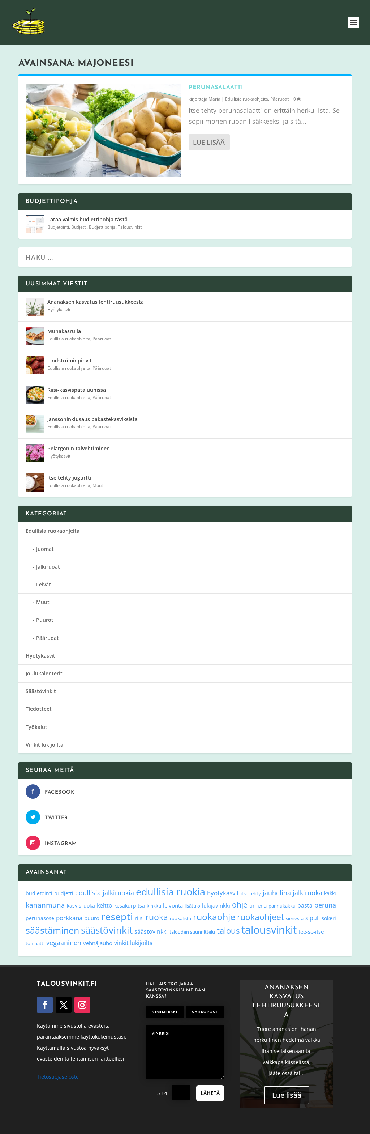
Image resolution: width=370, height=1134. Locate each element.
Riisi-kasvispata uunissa (76, 389)
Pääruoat (279, 99)
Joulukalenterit (44, 673)
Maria (214, 99)
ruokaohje (214, 916)
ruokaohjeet (260, 917)
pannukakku (282, 905)
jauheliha (277, 892)
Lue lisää (209, 142)
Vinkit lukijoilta (44, 744)
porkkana (69, 918)
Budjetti (79, 227)
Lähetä (210, 1093)
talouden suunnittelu (192, 932)
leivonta (173, 905)
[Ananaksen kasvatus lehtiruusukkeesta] (35, 307)
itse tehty (251, 893)
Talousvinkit (130, 227)
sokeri (329, 918)
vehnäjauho (97, 943)
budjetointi (39, 893)
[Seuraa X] (64, 1005)
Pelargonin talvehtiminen (78, 448)
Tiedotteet (39, 708)
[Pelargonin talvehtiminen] (35, 453)
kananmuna (45, 905)
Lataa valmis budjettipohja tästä (87, 219)
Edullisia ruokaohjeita (246, 99)
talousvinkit (269, 929)
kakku (331, 893)
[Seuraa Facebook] (45, 1005)
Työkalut (36, 726)
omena (258, 905)
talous (228, 930)
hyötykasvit (223, 893)
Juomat (45, 548)
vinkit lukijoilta (133, 943)
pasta (305, 905)
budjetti (63, 893)
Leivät (43, 584)
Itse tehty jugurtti (69, 477)
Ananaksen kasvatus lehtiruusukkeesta (95, 301)
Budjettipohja (102, 227)
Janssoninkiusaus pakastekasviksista (92, 419)
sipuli (312, 918)
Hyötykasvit (58, 309)
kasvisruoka (81, 905)
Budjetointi (58, 227)
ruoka (157, 917)
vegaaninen (63, 942)
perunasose (40, 918)
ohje (240, 905)
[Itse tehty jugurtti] (35, 482)
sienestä (295, 918)
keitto (104, 905)
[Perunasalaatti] (103, 130)
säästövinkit (107, 929)
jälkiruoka (307, 892)
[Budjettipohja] (35, 224)
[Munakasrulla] (35, 336)
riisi (139, 918)
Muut (97, 485)
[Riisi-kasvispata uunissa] (35, 395)
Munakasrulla (64, 331)
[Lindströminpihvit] (35, 365)
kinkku (154, 905)
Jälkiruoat (48, 566)
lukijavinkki (216, 905)
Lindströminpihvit (69, 360)
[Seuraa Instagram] (82, 1005)
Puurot (44, 619)
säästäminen (52, 930)
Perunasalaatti (216, 87)
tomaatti (35, 943)
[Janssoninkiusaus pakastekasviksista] (35, 424)
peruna (325, 904)
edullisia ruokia (170, 891)
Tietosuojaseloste (58, 1076)
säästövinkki (151, 931)
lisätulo (192, 905)
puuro (91, 918)
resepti (117, 916)
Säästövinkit (41, 691)
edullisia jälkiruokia (104, 892)
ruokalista (180, 918)
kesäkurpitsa (129, 905)
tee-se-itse (311, 931)
